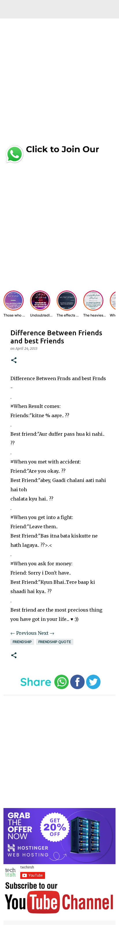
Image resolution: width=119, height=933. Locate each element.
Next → (46, 633)
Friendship (22, 642)
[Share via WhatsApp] (61, 688)
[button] (13, 361)
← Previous (23, 633)
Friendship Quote (54, 642)
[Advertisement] (59, 83)
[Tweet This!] (93, 688)
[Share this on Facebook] (77, 688)
